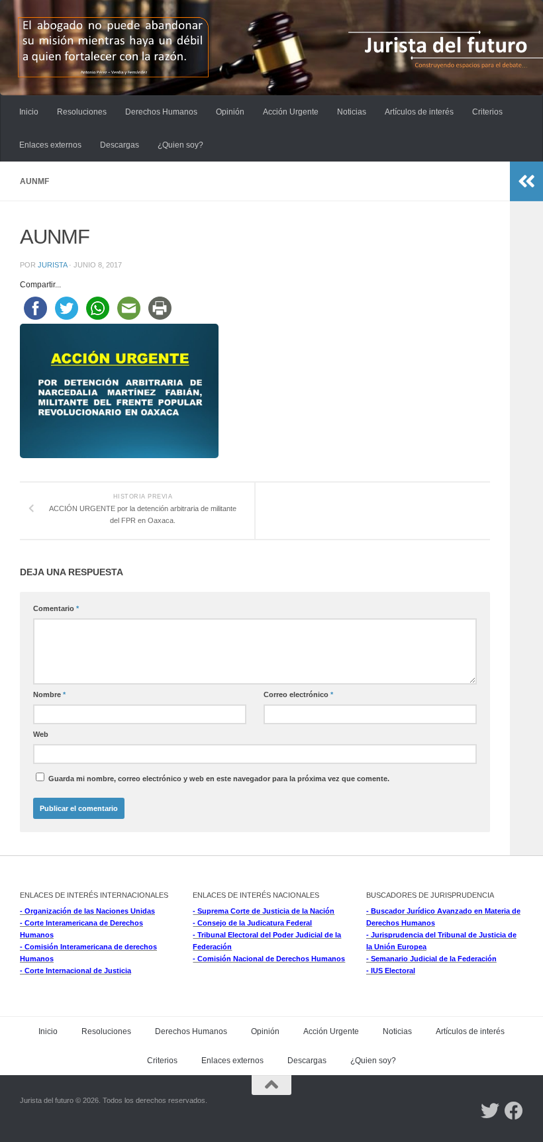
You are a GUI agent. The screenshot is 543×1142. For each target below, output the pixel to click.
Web (40, 734)
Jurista (52, 265)
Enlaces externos (50, 145)
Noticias (351, 112)
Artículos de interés (419, 112)
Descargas (119, 145)
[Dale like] (514, 1111)
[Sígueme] (490, 1111)
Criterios (487, 112)
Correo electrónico (298, 694)
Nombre (49, 694)
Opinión (230, 112)
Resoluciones (82, 112)
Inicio (28, 112)
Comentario (56, 608)
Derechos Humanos (161, 112)
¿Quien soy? (180, 145)
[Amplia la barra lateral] (526, 181)
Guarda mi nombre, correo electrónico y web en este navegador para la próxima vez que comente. (218, 779)
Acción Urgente (291, 112)
